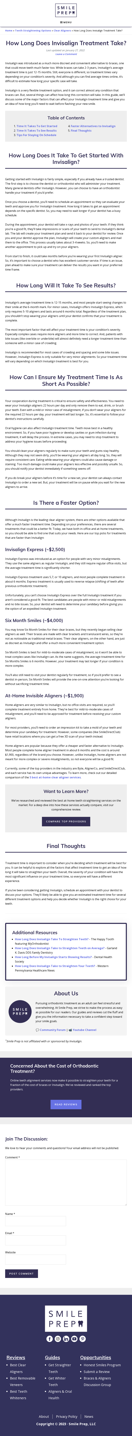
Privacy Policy (66, 1416)
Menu (67, 22)
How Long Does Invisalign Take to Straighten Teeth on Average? (59, 948)
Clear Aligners (62, 30)
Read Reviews (66, 1104)
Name (10, 1214)
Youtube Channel (84, 1030)
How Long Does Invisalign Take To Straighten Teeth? (52, 939)
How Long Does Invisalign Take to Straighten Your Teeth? (55, 966)
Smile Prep (66, 10)
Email (9, 1233)
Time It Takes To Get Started (36, 126)
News (88, 1416)
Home (8, 30)
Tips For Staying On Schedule (36, 135)
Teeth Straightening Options (33, 30)
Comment (12, 1157)
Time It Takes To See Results (36, 130)
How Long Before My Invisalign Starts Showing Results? (53, 957)
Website (10, 1252)
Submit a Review (97, 1371)
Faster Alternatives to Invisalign (93, 126)
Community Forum (53, 1030)
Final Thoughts (81, 130)
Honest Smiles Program (102, 1365)
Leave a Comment (66, 54)
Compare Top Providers (66, 821)
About (44, 1416)
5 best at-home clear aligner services (55, 777)
